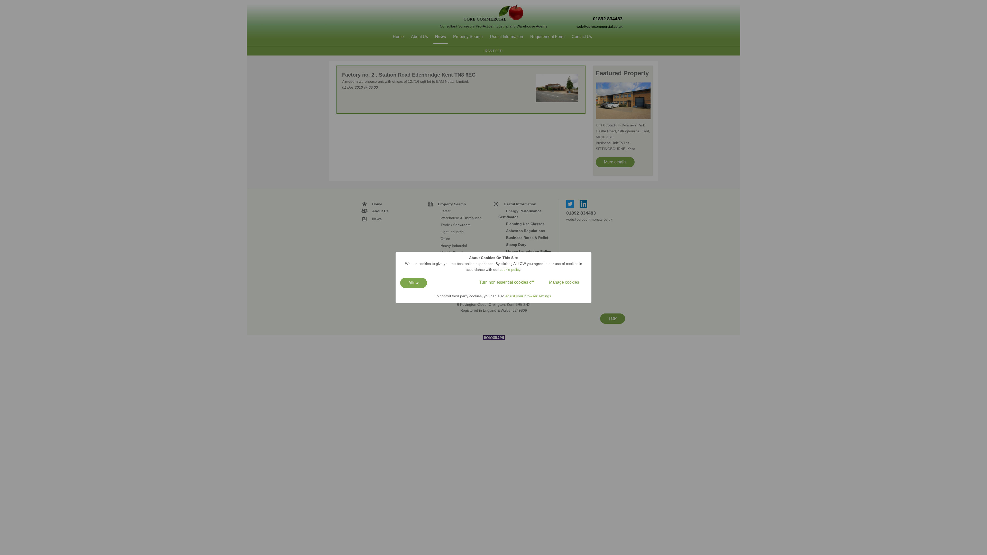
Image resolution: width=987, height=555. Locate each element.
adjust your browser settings (528, 296)
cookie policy (510, 269)
